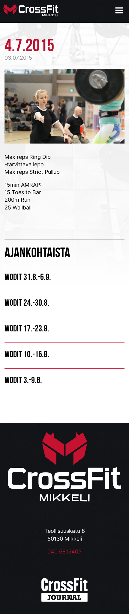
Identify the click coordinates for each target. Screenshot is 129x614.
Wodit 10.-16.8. (26, 354)
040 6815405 (64, 551)
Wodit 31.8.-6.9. (27, 277)
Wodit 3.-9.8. (23, 380)
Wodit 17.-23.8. (26, 328)
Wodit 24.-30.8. (26, 302)
